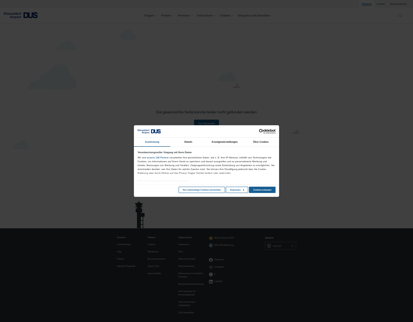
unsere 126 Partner (158, 157)
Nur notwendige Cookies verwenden (202, 189)
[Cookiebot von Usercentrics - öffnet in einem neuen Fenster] (261, 131)
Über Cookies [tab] (261, 141)
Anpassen (235, 189)
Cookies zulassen (262, 189)
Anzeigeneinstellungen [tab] (225, 141)
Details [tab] (188, 141)
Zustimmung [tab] (152, 141)
